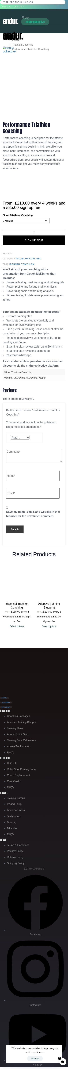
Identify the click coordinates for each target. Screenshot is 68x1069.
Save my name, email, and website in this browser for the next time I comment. (33, 514)
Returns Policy (15, 857)
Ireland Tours (14, 803)
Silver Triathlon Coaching (18, 215)
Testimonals (14, 816)
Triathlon (27, 264)
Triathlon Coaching (22, 44)
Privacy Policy (15, 850)
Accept (35, 1058)
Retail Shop (21, 769)
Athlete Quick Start (17, 734)
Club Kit (11, 762)
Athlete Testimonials (18, 746)
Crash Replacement (18, 775)
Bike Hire (12, 828)
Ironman (14, 264)
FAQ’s (10, 752)
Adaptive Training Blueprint (22, 722)
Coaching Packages (18, 715)
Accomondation (16, 810)
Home (15, 40)
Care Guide (13, 781)
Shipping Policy (15, 863)
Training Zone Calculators (21, 740)
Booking (11, 822)
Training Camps (16, 797)
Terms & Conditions (18, 844)
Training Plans (15, 728)
